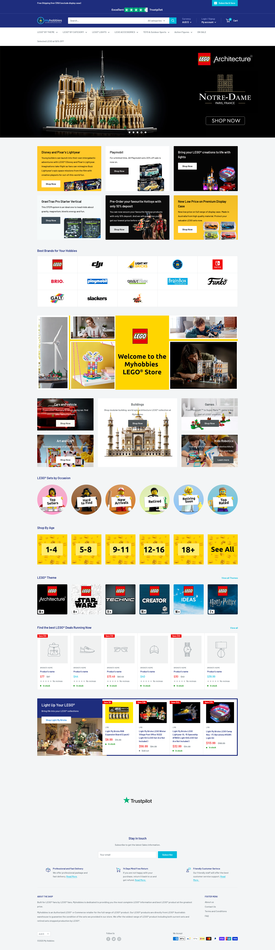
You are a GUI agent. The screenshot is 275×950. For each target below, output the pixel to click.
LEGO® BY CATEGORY (73, 32)
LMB (107, 727)
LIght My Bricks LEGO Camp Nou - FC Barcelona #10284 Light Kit (219, 734)
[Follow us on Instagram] (119, 939)
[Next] (237, 597)
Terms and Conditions (216, 911)
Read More (71, 876)
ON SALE (201, 32)
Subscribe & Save (227, 3)
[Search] (172, 20)
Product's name (47, 671)
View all (234, 627)
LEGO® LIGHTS (99, 32)
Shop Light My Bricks (56, 720)
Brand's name (46, 667)
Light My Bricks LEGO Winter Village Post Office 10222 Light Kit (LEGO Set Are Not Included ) (152, 736)
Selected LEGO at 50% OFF (50, 41)
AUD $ (41, 934)
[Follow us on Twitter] (114, 939)
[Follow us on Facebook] (108, 939)
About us (209, 902)
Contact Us (210, 906)
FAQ (207, 916)
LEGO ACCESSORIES (125, 32)
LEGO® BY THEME (46, 32)
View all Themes (230, 577)
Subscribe (167, 854)
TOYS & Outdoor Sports (154, 32)
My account (208, 21)
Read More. (140, 880)
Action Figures (181, 32)
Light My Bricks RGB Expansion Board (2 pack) (117, 733)
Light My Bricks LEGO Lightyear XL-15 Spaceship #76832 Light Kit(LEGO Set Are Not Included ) (185, 736)
